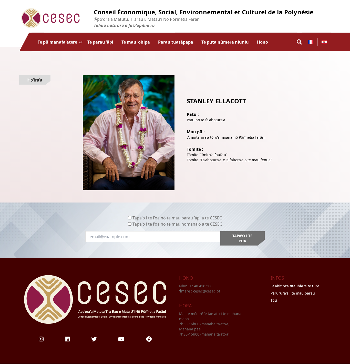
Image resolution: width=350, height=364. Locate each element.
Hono (262, 42)
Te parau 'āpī (100, 42)
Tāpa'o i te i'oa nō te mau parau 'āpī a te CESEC (177, 218)
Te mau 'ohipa (135, 42)
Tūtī (274, 300)
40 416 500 (203, 286)
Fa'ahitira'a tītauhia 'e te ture (295, 286)
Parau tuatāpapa (175, 42)
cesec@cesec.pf (206, 291)
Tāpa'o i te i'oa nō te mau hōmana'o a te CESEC (177, 224)
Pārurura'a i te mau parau (293, 293)
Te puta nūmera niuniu (225, 42)
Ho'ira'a (34, 80)
